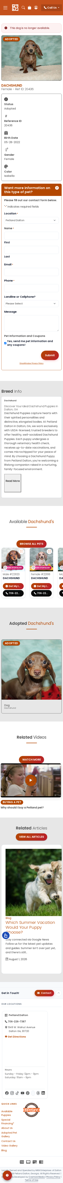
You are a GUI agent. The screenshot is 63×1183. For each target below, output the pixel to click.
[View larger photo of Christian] (21, 551)
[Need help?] (7, 1175)
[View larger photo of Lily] (49, 551)
